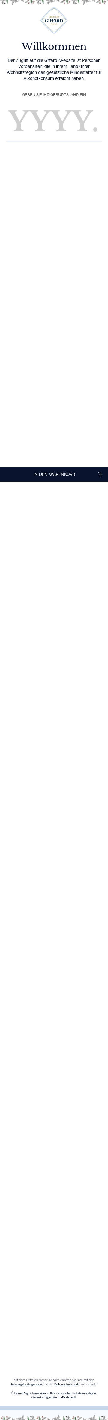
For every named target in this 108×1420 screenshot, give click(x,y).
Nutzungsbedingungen (26, 1384)
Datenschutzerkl (66, 1384)
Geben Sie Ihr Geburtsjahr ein (54, 94)
